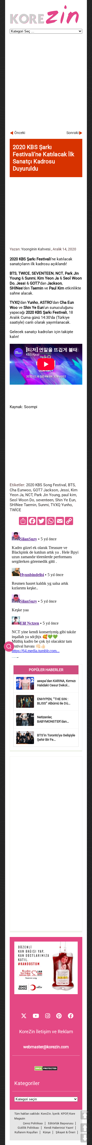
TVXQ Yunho (61, 505)
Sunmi (43, 505)
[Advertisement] (46, 84)
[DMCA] (45, 1069)
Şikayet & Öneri (65, 1132)
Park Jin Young (47, 495)
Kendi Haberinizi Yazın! (58, 1127)
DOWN (84, 1138)
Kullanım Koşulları (26, 1132)
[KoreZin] (44, 23)
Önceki (19, 133)
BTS (71, 485)
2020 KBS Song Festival (46, 485)
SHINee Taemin (23, 505)
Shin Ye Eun (65, 500)
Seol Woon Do (22, 500)
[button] (9, 646)
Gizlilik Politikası (28, 1127)
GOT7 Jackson (45, 490)
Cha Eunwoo (20, 490)
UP (84, 1127)
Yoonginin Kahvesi (35, 249)
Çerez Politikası (33, 1123)
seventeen (44, 500)
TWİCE (15, 510)
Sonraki (72, 133)
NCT (28, 495)
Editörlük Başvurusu (60, 1123)
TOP (84, 1115)
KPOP (64, 1113)
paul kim (69, 495)
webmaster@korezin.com (46, 1046)
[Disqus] (46, 594)
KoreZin (46, 1113)
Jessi (64, 490)
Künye (47, 1132)
